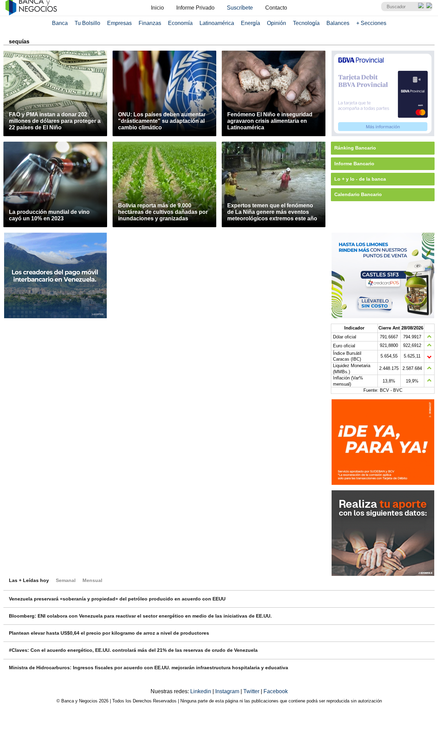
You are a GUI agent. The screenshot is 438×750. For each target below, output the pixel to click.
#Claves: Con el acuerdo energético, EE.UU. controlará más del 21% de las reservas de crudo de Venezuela (133, 650)
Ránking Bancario (355, 148)
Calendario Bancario (358, 194)
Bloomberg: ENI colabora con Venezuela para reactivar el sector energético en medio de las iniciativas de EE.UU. (140, 616)
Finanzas (150, 23)
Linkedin (201, 691)
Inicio (157, 8)
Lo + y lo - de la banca (360, 179)
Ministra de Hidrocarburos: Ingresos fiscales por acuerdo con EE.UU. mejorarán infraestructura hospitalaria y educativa (148, 667)
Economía (180, 23)
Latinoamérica (216, 23)
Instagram (228, 691)
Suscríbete (240, 8)
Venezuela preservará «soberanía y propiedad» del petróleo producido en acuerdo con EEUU (117, 599)
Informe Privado (195, 8)
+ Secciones (371, 23)
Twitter (252, 691)
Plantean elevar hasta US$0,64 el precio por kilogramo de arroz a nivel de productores (109, 633)
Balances (337, 23)
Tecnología (306, 23)
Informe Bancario (354, 163)
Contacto (276, 8)
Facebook (275, 691)
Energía (250, 23)
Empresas (119, 23)
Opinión (276, 23)
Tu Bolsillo (87, 23)
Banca (60, 23)
